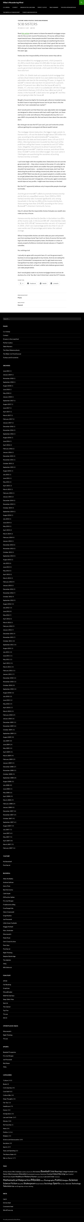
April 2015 (6, 485)
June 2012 (6, 611)
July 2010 (6, 696)
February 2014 (7, 537)
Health (13, 1177)
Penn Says (6, 945)
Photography (49, 1180)
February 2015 (7, 493)
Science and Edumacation (11, 1139)
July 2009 (6, 741)
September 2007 (8, 822)
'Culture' (21, 20)
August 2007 (7, 826)
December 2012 (8, 589)
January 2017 (7, 423)
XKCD (5, 1018)
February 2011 (7, 670)
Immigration (7, 1114)
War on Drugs (16, 1186)
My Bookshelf (7, 861)
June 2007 (6, 833)
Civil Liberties (7, 1088)
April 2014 (6, 530)
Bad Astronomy (8, 890)
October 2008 (7, 774)
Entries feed (7, 1203)
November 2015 (8, 460)
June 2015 (6, 478)
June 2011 (6, 656)
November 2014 (8, 504)
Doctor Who (7, 1174)
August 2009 (7, 737)
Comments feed (8, 1206)
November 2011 (8, 637)
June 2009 (6, 744)
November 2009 (8, 726)
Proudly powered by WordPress (11, 1219)
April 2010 (6, 707)
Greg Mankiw (7, 915)
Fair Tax (5, 1102)
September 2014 (8, 511)
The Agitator (7, 960)
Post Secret (6, 865)
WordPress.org (8, 1210)
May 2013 (6, 571)
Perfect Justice (42, 7)
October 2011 (7, 641)
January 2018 (7, 397)
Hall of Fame (6, 1177)
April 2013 (6, 574)
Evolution (37, 1174)
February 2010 (7, 715)
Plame (23, 296)
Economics (15, 1174)
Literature (57, 1176)
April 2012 (6, 619)
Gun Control (69, 1174)
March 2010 (7, 711)
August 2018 (7, 386)
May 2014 (6, 526)
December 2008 (8, 767)
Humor (5, 1110)
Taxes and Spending (41, 20)
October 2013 (7, 552)
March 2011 (7, 667)
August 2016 (7, 437)
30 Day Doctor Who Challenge (12, 1171)
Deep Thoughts (8, 1099)
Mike (33, 28)
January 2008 (7, 807)
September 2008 (8, 778)
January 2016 (7, 452)
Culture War (7, 1095)
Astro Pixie (6, 886)
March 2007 (7, 844)
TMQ (4, 964)
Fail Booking (7, 984)
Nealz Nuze (6, 938)
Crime (75, 1171)
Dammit (21, 304)
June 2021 (6, 371)
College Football (67, 1171)
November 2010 (8, 681)
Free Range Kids (8, 908)
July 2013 (6, 563)
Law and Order (7, 1117)
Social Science (40, 1184)
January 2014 (7, 541)
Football (50, 1174)
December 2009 (8, 722)
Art (32, 1171)
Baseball (45, 1171)
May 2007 (6, 837)
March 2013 (7, 578)
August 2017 (7, 404)
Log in (5, 1199)
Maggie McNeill (8, 927)
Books (5, 1084)
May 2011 (6, 659)
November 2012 (8, 593)
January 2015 (7, 497)
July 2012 (6, 608)
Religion (5, 1136)
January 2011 (7, 674)
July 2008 (6, 785)
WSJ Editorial (7, 967)
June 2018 (6, 389)
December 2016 (8, 426)
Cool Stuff (6, 1091)
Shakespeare (30, 1183)
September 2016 (8, 434)
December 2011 (8, 633)
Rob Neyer (6, 1063)
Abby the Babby (8, 879)
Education (23, 1174)
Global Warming (59, 1174)
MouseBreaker (7, 992)
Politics (31, 20)
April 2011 (6, 663)
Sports (5, 1147)
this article (25, 33)
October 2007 (7, 818)
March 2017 (7, 415)
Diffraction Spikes (9, 897)
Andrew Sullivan (8, 882)
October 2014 (7, 508)
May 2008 (6, 792)
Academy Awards (26, 1171)
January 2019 (7, 375)
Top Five (5, 1010)
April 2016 (6, 445)
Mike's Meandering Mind (13, 2)
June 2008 (6, 789)
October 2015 (7, 463)
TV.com (5, 1014)
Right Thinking (7, 952)
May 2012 (6, 615)
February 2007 (7, 848)
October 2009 (7, 730)
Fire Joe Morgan (8, 901)
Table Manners (53, 7)
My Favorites (7, 1125)
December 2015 (8, 456)
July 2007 (6, 829)
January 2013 (7, 585)
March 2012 (7, 622)
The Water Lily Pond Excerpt (11, 12)
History (27, 1176)
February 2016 (7, 449)
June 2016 (6, 441)
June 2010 (6, 700)
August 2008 (7, 781)
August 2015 (7, 471)
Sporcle (5, 1003)
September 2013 (8, 556)
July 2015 (6, 474)
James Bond (40, 1177)
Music (42, 1180)
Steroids (68, 1184)
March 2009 (7, 755)
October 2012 (7, 596)
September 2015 (8, 467)
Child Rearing (56, 1171)
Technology (76, 1183)
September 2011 (8, 645)
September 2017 (8, 400)
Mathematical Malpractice (17, 1180)
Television (7, 1186)
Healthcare (6, 1106)
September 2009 (8, 733)
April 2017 (6, 412)
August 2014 (7, 515)
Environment (31, 1174)
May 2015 (6, 482)
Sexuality (20, 1184)
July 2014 (6, 519)
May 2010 (6, 704)
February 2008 (7, 804)
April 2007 (6, 841)
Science (73, 1180)
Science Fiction (10, 1183)
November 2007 (8, 815)
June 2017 (6, 408)
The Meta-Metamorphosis (68, 7)
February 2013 (7, 582)
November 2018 (8, 378)
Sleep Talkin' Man (8, 999)
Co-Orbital (6, 7)
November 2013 (8, 548)
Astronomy (36, 1171)
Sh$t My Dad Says (8, 996)
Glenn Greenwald (8, 912)
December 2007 (8, 811)
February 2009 (7, 759)
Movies (5, 1121)
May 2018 (6, 393)
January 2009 (7, 763)
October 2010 (7, 685)
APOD (5, 981)
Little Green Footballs (10, 923)
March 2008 (7, 800)
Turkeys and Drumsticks (29, 12)
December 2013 (8, 545)
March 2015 (7, 489)
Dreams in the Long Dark (27, 7)
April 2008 (6, 796)
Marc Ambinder (8, 930)
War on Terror (7, 1158)
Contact (15, 7)
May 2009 (6, 748)
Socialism (6, 1143)
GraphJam (6, 988)
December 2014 (8, 500)
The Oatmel (6, 1007)
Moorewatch (7, 934)
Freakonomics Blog (9, 904)
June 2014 (6, 522)
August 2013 (7, 559)
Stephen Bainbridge (9, 956)
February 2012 (7, 626)
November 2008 (8, 770)
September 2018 (8, 382)
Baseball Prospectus (9, 1052)
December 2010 (8, 678)
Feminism (43, 1174)
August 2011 (7, 648)
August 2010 (7, 693)
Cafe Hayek (6, 893)
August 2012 (7, 604)
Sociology (48, 1183)
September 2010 (8, 689)
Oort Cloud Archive (9, 941)
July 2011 (6, 652)
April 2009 (6, 752)
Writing (31, 1186)
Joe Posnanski (7, 919)
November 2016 (8, 430)
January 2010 (7, 718)
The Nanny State (8, 1154)
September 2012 (8, 600)
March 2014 (7, 534)
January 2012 (7, 630)
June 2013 (6, 567)
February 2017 (7, 419)
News (26, 20)
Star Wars (62, 1183)
